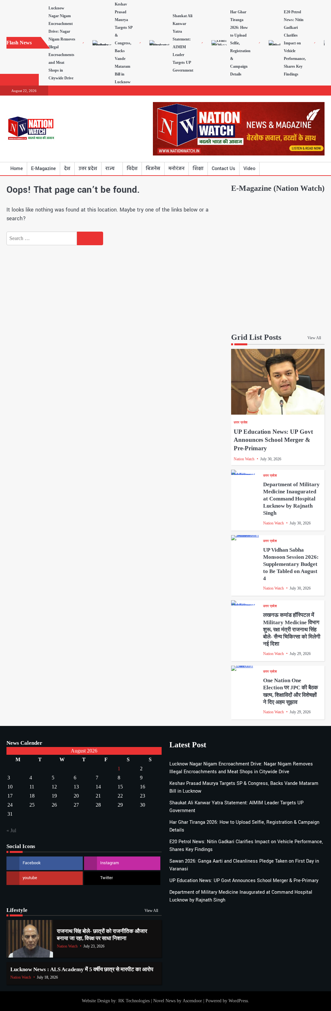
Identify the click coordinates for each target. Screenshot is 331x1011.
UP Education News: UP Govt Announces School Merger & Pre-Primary (273, 440)
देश (67, 168)
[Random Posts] (310, 169)
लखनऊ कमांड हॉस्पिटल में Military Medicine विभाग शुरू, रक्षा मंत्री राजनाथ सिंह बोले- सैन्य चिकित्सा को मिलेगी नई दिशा (291, 629)
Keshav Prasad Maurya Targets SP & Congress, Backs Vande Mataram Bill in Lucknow (123, 43)
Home (16, 168)
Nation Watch (244, 459)
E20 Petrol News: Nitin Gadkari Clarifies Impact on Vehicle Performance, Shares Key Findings (295, 43)
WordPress (238, 1000)
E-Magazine (43, 168)
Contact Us (223, 168)
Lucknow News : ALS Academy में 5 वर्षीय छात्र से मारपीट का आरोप (81, 969)
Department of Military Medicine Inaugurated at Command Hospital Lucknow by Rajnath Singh (291, 498)
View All (314, 338)
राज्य (109, 168)
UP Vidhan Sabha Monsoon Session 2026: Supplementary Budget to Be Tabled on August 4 (291, 564)
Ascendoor (192, 1000)
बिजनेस (153, 168)
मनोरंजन (176, 168)
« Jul (11, 830)
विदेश (132, 168)
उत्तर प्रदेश (88, 168)
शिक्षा (198, 168)
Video (249, 168)
